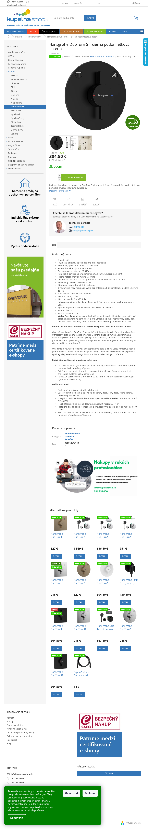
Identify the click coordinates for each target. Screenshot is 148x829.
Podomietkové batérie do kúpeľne (72, 436)
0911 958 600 (17, 782)
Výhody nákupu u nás (17, 728)
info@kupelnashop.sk (82, 230)
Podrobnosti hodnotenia (102, 56)
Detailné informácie (58, 190)
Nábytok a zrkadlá (16, 160)
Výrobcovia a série (17, 52)
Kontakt (64, 3)
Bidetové (15, 83)
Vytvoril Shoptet (133, 822)
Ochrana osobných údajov (19, 736)
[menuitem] (15, 31)
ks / (109, 773)
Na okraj (15, 98)
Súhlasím (90, 793)
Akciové (14, 75)
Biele (13, 87)
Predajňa (78, 3)
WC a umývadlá (15, 141)
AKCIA (11, 56)
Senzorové (16, 110)
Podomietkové (17, 106)
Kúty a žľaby (14, 145)
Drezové (15, 95)
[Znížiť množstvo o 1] (59, 179)
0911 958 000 (17, 778)
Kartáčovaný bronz (17, 64)
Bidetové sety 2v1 (19, 79)
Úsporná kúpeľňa (16, 67)
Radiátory (12, 153)
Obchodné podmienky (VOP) (20, 732)
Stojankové (16, 122)
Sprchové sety (17, 118)
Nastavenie (16, 817)
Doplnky (12, 157)
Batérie (11, 71)
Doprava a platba (15, 725)
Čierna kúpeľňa (15, 60)
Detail (56, 556)
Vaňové (14, 133)
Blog (9, 743)
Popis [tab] (53, 244)
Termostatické (18, 126)
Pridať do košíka (75, 177)
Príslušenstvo (14, 168)
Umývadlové (17, 129)
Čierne (14, 91)
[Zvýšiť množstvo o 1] (59, 175)
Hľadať (90, 18)
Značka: (126, 56)
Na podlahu (16, 102)
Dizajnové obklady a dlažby (21, 164)
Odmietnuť (71, 793)
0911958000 (78, 227)
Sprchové (15, 114)
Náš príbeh (12, 740)
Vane (10, 137)
